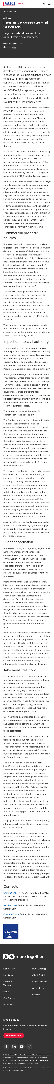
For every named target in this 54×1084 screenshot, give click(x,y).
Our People (9, 998)
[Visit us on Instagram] (29, 1047)
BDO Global (38, 968)
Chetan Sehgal (10, 892)
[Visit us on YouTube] (22, 1047)
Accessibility (38, 988)
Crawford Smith (11, 914)
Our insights (11, 12)
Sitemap (36, 994)
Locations (8, 975)
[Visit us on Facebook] (6, 1047)
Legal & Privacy (39, 981)
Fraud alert (8, 1004)
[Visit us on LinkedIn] (14, 1047)
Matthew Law (10, 905)
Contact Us (9, 968)
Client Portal (38, 975)
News (6, 991)
